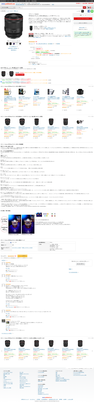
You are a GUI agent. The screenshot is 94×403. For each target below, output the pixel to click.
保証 (56, 373)
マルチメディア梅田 (85, 32)
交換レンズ (34, 64)
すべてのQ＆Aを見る (73, 272)
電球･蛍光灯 (22, 387)
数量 (81, 15)
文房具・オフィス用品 (7, 387)
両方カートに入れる (20, 74)
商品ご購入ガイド (41, 392)
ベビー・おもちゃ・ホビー (8, 372)
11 (53, 136)
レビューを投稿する (22, 255)
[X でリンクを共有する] (82, 12)
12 (24, 357)
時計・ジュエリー (23, 376)
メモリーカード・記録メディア (25, 383)
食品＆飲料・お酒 (7, 373)
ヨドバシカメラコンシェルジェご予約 (79, 375)
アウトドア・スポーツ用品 (8, 383)
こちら (38, 3)
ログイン (17, 3)
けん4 (7, 281)
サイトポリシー (32, 399)
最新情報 (58, 43)
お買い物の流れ (40, 385)
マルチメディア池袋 (85, 34)
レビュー (31, 43)
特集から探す (40, 381)
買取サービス (58, 376)
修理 (56, 372)
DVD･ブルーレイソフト (24, 380)
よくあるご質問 (70, 399)
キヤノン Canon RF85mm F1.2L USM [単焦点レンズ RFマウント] (14, 81)
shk (6, 271)
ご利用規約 (38, 399)
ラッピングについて (76, 373)
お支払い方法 (40, 387)
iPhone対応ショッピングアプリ (43, 394)
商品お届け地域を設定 (20, 4)
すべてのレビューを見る (7, 333)
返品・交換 (58, 375)
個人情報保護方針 (44, 399)
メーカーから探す (41, 372)
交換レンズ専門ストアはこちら (50, 27)
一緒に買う (7, 110)
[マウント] (10, 242)
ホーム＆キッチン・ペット (8, 382)
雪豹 (6, 330)
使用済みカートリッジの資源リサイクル (62, 379)
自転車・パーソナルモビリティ (25, 386)
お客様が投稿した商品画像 (12, 48)
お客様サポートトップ (25, 399)
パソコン (5, 380)
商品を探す (40, 391)
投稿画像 (50, 43)
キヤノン (37, 56)
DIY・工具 (21, 372)
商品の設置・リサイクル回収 (43, 388)
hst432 (7, 316)
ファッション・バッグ (23, 379)
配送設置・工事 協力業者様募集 (61, 380)
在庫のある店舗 (81, 27)
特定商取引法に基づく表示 (53, 399)
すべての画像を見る (12, 46)
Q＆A (70, 269)
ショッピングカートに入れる (83, 18)
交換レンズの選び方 (49, 28)
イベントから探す (41, 376)
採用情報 (60, 399)
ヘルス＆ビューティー (7, 379)
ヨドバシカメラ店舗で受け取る (78, 372)
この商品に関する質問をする (42, 43)
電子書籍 (5, 376)
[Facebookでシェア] (89, 12)
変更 (53, 4)
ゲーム (5, 386)
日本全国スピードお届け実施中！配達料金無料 (84, 3)
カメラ (30, 63)
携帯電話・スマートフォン (24, 373)
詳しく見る (8, 268)
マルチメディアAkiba (78, 32)
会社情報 (64, 399)
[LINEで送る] (92, 12)
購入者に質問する (80, 263)
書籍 (4, 375)
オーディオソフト (23, 382)
